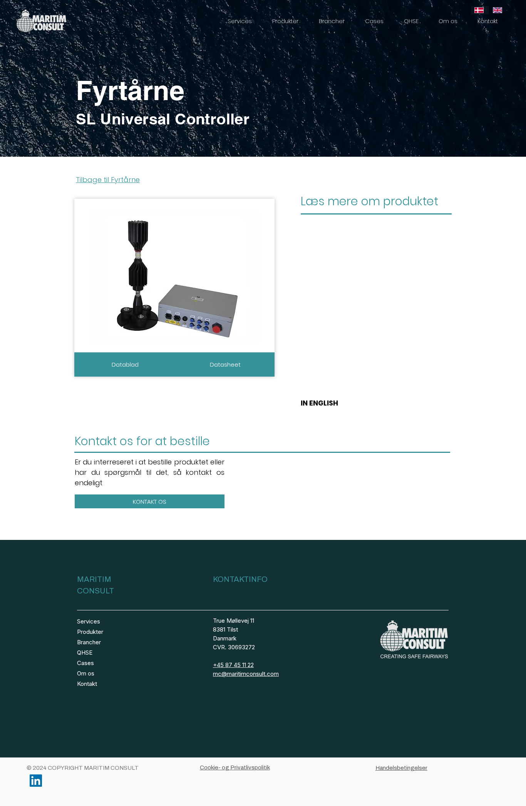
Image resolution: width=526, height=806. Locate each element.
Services (88, 621)
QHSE (84, 652)
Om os (85, 673)
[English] (498, 10)
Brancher (89, 642)
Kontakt (87, 683)
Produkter (90, 631)
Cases (85, 663)
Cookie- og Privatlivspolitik (235, 767)
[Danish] (480, 10)
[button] (239, 21)
